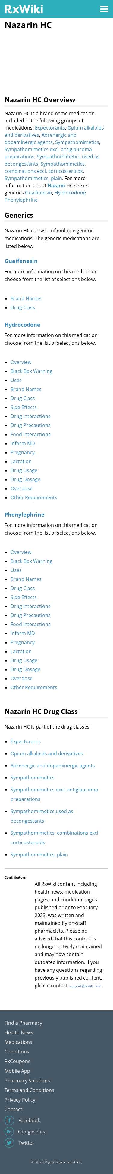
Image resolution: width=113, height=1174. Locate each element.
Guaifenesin (38, 192)
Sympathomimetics (77, 142)
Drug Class (23, 307)
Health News (19, 1032)
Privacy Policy (20, 1099)
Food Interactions (31, 434)
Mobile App (17, 1071)
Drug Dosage (25, 479)
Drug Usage (24, 470)
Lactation (21, 461)
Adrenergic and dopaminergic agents (53, 765)
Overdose (22, 488)
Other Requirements (34, 497)
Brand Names (26, 298)
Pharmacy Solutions (27, 1080)
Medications (18, 1042)
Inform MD (23, 443)
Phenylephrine (21, 200)
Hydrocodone (70, 192)
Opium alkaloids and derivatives (47, 753)
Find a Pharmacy (23, 1023)
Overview (21, 362)
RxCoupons (17, 1061)
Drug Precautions (31, 425)
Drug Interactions (31, 416)
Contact (13, 1109)
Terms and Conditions (29, 1090)
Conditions (17, 1051)
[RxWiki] (24, 8)
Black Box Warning (31, 371)
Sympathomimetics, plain (33, 178)
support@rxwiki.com (85, 986)
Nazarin (56, 185)
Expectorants (50, 127)
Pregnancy (23, 452)
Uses (16, 380)
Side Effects (24, 407)
